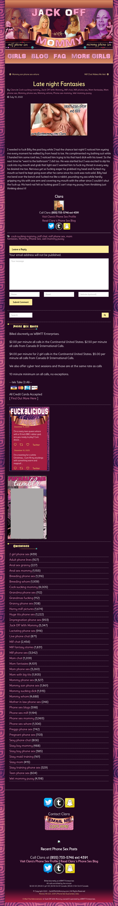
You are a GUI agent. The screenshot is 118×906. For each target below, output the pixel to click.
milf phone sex (56, 236)
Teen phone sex (19, 773)
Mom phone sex (19, 669)
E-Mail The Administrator (32, 899)
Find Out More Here (23, 398)
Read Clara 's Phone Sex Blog (59, 220)
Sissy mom (16, 762)
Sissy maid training (21, 756)
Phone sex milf (18, 713)
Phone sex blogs (19, 707)
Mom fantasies (95, 89)
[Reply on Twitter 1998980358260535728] (16, 444)
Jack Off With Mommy (52, 89)
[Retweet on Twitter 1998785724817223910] (22, 468)
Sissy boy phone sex (22, 751)
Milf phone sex (80, 89)
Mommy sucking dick (22, 691)
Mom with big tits (20, 674)
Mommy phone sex (27, 93)
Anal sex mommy (20, 570)
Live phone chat (19, 636)
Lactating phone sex (22, 631)
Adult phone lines (20, 559)
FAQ (60, 55)
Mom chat (15, 658)
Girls (16, 55)
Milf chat (68, 89)
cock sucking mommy (23, 236)
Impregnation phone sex (25, 620)
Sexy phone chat (20, 740)
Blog (39, 55)
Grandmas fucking (21, 598)
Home (41, 894)
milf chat (42, 236)
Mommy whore (45, 93)
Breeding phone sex (22, 576)
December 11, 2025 (21, 427)
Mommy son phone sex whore (25, 74)
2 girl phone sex (19, 554)
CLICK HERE (59, 826)
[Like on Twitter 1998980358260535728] (28, 444)
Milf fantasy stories (21, 647)
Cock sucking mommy (29, 89)
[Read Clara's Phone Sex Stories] (59, 841)
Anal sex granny (19, 565)
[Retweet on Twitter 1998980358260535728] (22, 444)
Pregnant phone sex (22, 734)
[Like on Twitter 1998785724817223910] (28, 468)
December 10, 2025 (22, 450)
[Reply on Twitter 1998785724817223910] (16, 468)
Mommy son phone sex (24, 685)
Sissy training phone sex (24, 767)
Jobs (77, 894)
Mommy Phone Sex (30, 238)
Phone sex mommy (62, 93)
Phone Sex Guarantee (65, 894)
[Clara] (59, 204)
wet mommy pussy (53, 238)
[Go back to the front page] (59, 28)
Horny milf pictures (21, 609)
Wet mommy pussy (82, 93)
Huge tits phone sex (22, 614)
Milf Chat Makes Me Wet (95, 74)
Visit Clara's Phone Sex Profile (59, 216)
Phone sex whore (20, 723)
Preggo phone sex (20, 729)
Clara (13, 89)
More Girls (91, 55)
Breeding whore (19, 581)
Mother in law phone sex (25, 702)
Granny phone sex (21, 603)
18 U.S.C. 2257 (50, 894)
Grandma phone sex (22, 592)
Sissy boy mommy (21, 745)
